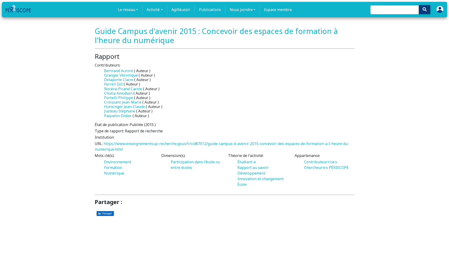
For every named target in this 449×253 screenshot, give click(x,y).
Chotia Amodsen (118, 93)
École (241, 184)
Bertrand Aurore (118, 70)
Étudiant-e (246, 161)
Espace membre (278, 9)
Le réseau (126, 9)
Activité (153, 9)
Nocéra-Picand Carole (123, 88)
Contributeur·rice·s (320, 161)
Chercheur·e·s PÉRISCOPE (326, 167)
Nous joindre (241, 9)
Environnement (117, 161)
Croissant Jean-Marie (122, 102)
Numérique (114, 173)
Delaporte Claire (118, 79)
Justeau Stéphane (119, 111)
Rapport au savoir (253, 167)
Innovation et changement (260, 178)
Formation (113, 167)
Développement (251, 173)
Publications (210, 9)
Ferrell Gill (113, 84)
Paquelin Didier (118, 115)
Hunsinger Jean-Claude (124, 106)
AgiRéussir (180, 9)
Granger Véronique (121, 75)
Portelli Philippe (118, 97)
